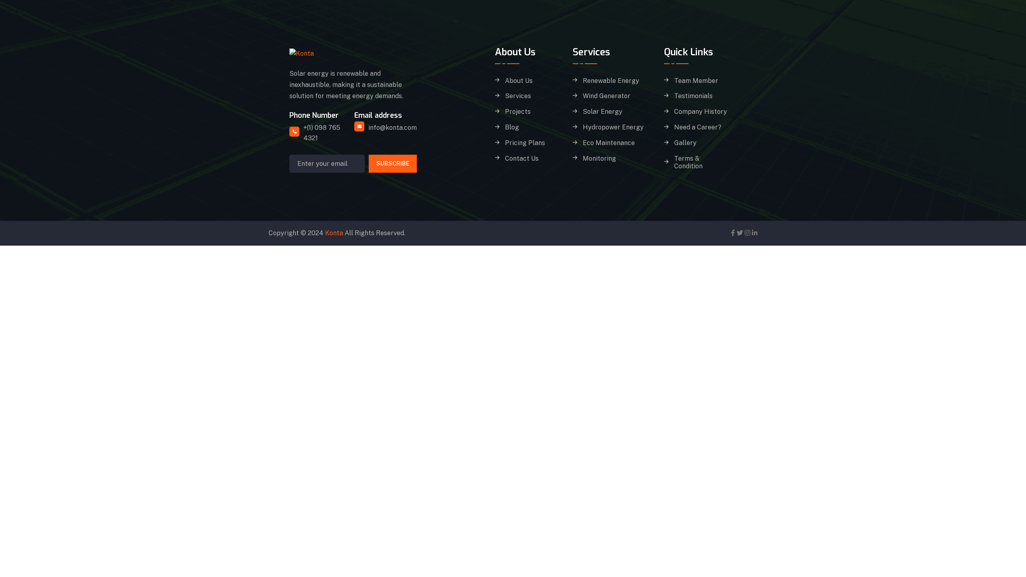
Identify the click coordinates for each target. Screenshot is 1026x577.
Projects (518, 111)
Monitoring (599, 158)
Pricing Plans (525, 143)
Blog (512, 127)
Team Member (696, 81)
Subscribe (392, 163)
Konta (334, 233)
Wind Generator (606, 96)
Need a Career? (697, 127)
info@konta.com (392, 127)
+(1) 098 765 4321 (321, 133)
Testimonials (693, 96)
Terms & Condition (688, 162)
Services (518, 96)
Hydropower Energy (613, 127)
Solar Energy (602, 111)
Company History (700, 111)
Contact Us (522, 158)
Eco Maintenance (609, 143)
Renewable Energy (611, 81)
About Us (519, 81)
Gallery (685, 143)
